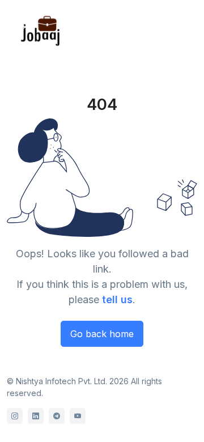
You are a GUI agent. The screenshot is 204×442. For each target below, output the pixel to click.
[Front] (41, 30)
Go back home (102, 333)
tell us (117, 299)
